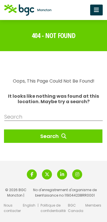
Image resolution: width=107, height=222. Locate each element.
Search (50, 136)
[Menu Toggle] (96, 10)
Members (93, 205)
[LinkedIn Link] (62, 174)
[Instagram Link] (77, 174)
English (29, 205)
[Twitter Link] (47, 174)
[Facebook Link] (32, 174)
